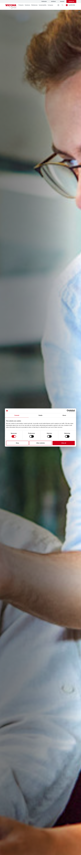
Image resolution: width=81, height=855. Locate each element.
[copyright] (79, 11)
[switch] (31, 436)
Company (50, 5)
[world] (58, 5)
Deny (17, 443)
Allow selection (40, 443)
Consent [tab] (16, 415)
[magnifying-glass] (62, 5)
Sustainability (42, 5)
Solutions (27, 5)
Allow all (63, 443)
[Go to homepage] (11, 6)
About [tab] (64, 415)
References (34, 5)
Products (21, 5)
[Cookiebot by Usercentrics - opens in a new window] (68, 411)
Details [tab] (40, 415)
